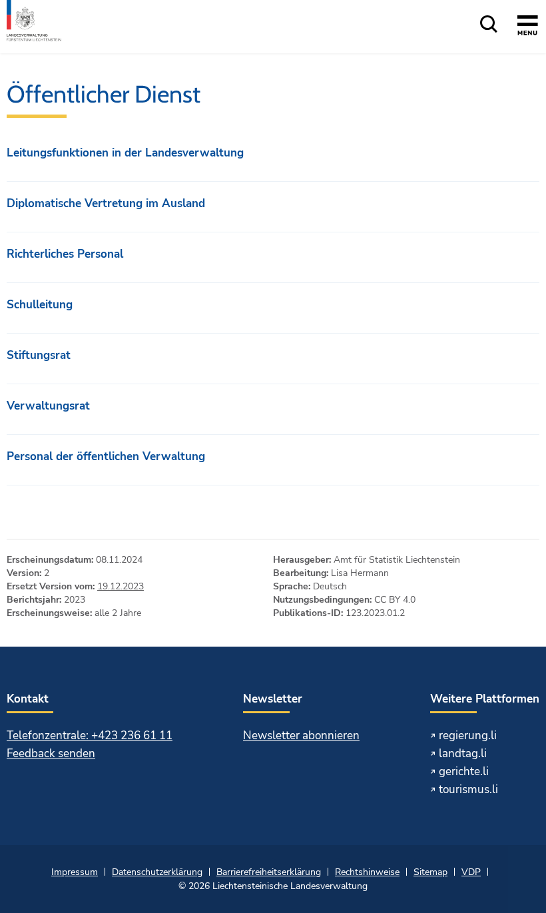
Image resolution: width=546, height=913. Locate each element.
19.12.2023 (120, 586)
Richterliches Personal (65, 254)
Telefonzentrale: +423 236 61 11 (89, 735)
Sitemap (430, 872)
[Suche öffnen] (489, 25)
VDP (471, 872)
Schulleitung (40, 304)
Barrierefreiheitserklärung (268, 872)
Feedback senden (51, 753)
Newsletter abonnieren (301, 735)
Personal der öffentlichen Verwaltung (106, 456)
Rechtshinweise (367, 872)
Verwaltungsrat (48, 406)
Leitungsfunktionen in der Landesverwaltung (125, 152)
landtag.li (463, 753)
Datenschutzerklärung (157, 872)
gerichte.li (464, 771)
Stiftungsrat (39, 355)
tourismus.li (468, 789)
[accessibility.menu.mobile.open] (527, 27)
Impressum (74, 872)
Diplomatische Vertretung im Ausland (106, 203)
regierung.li (468, 735)
